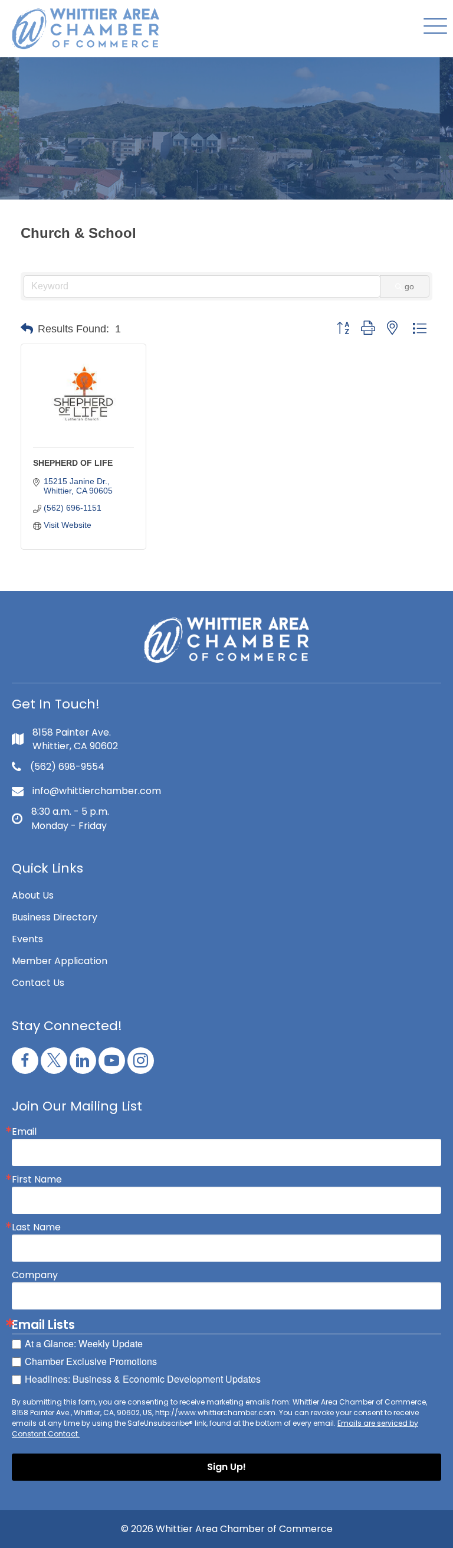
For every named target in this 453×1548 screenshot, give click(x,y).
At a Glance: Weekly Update (84, 1343)
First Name (37, 1179)
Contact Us (38, 982)
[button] (432, 26)
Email (24, 1131)
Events (27, 939)
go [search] (409, 286)
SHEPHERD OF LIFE (73, 463)
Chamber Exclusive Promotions (91, 1361)
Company (35, 1275)
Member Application (59, 961)
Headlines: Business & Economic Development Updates (143, 1379)
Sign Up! (226, 1467)
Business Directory (54, 917)
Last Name (36, 1227)
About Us (33, 895)
